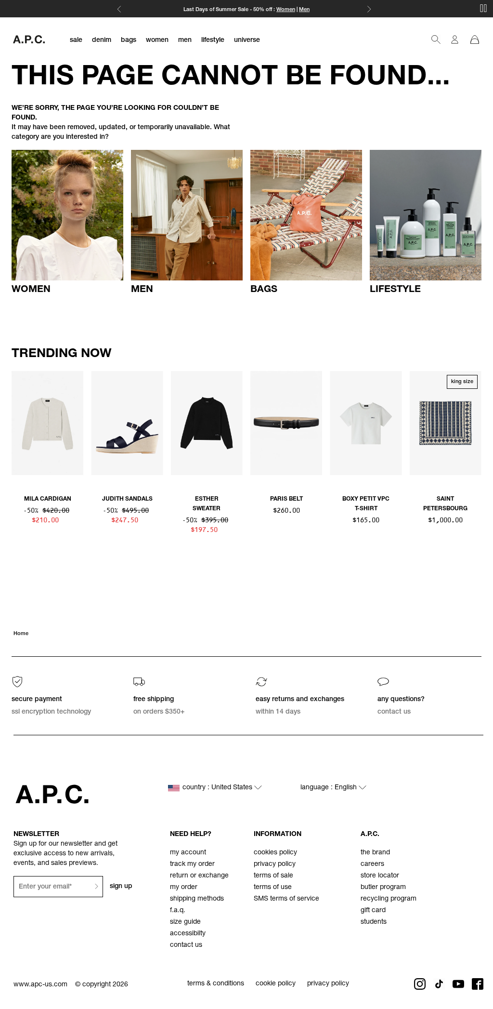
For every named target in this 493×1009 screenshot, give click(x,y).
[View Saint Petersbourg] (445, 423)
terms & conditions (215, 984)
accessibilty (188, 933)
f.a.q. (177, 910)
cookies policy (275, 853)
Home (20, 634)
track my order (192, 864)
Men (304, 10)
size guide (185, 922)
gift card (373, 910)
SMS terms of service (286, 899)
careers (372, 864)
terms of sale (273, 876)
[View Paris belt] (286, 423)
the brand (375, 853)
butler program (383, 887)
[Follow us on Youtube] (458, 984)
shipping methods (197, 899)
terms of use (273, 887)
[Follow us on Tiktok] (439, 984)
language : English (329, 787)
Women (285, 10)
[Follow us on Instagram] (420, 984)
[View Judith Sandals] (127, 423)
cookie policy (276, 984)
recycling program (388, 899)
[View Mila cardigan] (47, 423)
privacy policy (275, 864)
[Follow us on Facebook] (477, 984)
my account (188, 853)
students (374, 922)
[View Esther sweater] (207, 423)
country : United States (218, 787)
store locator (380, 876)
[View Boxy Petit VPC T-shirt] (366, 423)
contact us (186, 945)
